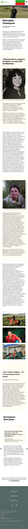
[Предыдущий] (1, 449)
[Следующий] (27, 449)
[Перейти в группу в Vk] (12, 505)
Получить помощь (20, 1)
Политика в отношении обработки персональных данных (11, 520)
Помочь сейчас (20, 3)
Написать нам (14, 500)
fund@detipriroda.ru (15, 480)
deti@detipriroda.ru (4, 518)
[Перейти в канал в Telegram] (16, 505)
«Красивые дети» (14, 491)
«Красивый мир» (14, 496)
